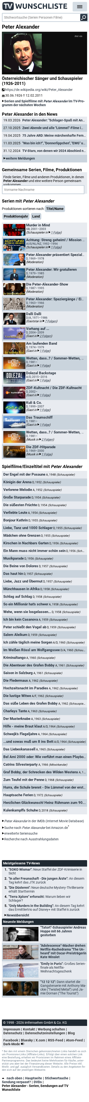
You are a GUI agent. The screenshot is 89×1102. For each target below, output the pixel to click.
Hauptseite (33, 1078)
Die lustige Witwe (17, 696)
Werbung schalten (51, 1029)
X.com (40, 1040)
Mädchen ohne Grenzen (21, 535)
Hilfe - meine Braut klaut (22, 726)
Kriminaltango (14, 657)
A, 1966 (52, 764)
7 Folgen (50, 321)
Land (36, 216)
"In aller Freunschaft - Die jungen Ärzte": (46, 880)
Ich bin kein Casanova (20, 619)
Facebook (10, 1040)
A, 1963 (42, 711)
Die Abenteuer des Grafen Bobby (29, 665)
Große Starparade (17, 497)
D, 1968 (59, 780)
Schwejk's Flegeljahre (20, 734)
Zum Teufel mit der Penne (23, 780)
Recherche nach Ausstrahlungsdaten (31, 839)
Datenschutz (12, 1033)
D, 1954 (46, 497)
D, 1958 (54, 589)
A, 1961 (69, 665)
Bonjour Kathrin (15, 520)
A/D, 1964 (59, 726)
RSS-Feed (55, 1040)
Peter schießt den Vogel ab (24, 627)
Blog (71, 1033)
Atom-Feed (74, 1040)
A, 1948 (60, 474)
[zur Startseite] (35, 5)
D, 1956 (63, 543)
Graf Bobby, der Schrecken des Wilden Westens (40, 772)
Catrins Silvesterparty (20, 764)
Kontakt (29, 1029)
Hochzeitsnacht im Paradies (25, 688)
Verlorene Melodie (17, 490)
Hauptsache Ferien (18, 795)
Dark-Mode (12, 1044)
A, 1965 (50, 749)
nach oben (14, 1078)
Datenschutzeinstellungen (45, 1033)
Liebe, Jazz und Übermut (22, 581)
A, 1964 (52, 734)
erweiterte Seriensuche (20, 833)
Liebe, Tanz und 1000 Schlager (27, 528)
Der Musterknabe (16, 719)
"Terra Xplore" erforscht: (39, 898)
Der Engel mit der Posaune (24, 474)
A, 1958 (63, 604)
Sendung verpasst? (16, 1082)
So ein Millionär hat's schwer (25, 604)
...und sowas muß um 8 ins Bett (28, 741)
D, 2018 (53, 810)
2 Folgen (45, 336)
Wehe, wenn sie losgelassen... (27, 612)
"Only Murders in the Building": (46, 907)
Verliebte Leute (15, 512)
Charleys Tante (15, 711)
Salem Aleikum (15, 635)
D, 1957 (53, 566)
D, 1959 (61, 627)
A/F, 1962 (47, 696)
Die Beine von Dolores (20, 566)
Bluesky (27, 1040)
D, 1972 (48, 795)
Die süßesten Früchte (20, 505)
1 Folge (56, 232)
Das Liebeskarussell (19, 749)
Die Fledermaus (15, 680)
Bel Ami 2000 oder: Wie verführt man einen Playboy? (45, 757)
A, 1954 (42, 513)
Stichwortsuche (56, 1078)
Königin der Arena (17, 482)
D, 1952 (46, 482)
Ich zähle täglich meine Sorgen (27, 642)
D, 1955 (42, 520)
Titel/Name (55, 209)
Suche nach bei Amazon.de (36, 828)
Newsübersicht (18, 915)
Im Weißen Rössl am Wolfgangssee (31, 650)
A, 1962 (43, 680)
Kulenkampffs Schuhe (20, 810)
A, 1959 (53, 619)
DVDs (38, 1082)
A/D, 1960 (68, 642)
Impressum (11, 1029)
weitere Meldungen (20, 158)
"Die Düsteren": (46, 889)
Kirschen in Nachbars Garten (26, 543)
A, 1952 (47, 490)
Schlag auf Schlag (17, 596)
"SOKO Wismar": (45, 871)
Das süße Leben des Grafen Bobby (30, 703)
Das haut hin (13, 574)
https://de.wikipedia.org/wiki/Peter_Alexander (39, 90)
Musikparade (13, 558)
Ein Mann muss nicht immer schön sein (34, 551)
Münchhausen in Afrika (21, 589)
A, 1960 (40, 658)
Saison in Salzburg (18, 673)
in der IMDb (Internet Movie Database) (44, 821)
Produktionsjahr (16, 216)
